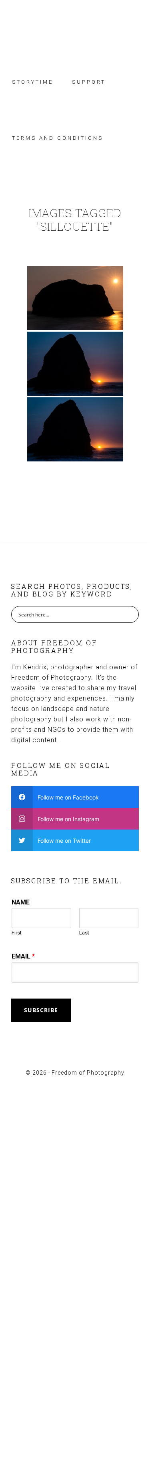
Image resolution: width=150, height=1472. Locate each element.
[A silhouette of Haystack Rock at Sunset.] (75, 364)
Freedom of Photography (75, 29)
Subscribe (41, 1010)
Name (21, 902)
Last (84, 933)
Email (23, 956)
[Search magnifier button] (130, 614)
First (17, 933)
